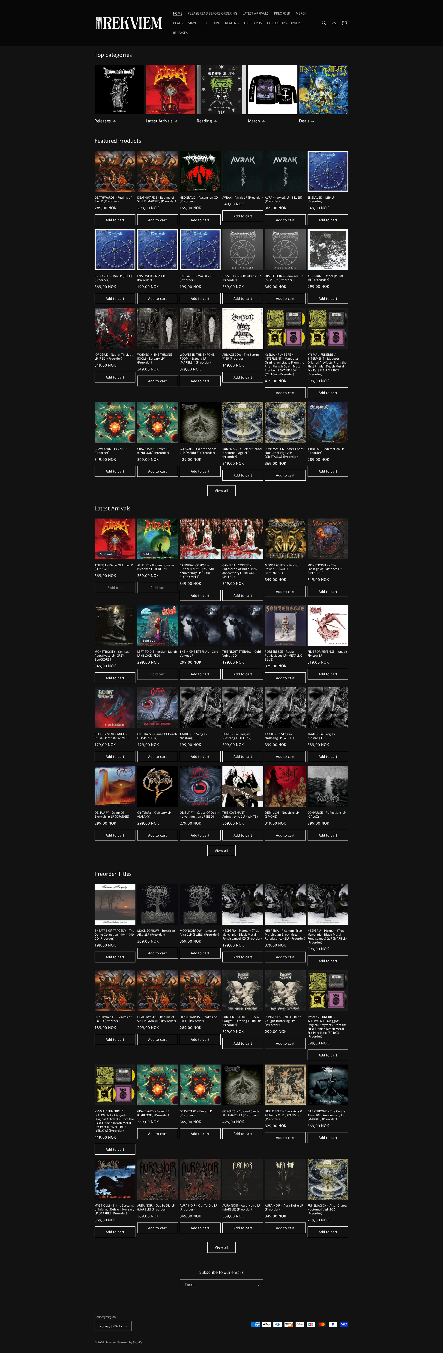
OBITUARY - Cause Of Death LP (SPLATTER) (157, 736)
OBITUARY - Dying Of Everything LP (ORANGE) (112, 815)
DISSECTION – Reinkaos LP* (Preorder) (242, 278)
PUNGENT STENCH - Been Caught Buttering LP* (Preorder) (283, 1021)
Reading (204, 120)
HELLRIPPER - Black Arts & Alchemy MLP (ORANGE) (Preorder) (283, 1115)
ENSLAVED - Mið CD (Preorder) (151, 278)
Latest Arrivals (159, 120)
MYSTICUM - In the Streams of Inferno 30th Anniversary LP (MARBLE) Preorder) (114, 1209)
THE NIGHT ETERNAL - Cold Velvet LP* (199, 654)
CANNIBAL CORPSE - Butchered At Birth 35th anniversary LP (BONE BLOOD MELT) (197, 571)
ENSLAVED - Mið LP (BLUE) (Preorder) (113, 278)
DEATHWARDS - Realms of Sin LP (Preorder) (113, 199)
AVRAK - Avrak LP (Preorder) (242, 198)
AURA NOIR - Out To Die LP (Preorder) (198, 1207)
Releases (103, 120)
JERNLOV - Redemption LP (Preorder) (326, 451)
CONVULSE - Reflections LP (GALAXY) (327, 815)
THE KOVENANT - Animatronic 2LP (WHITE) (240, 815)
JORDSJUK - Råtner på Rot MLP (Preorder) (325, 278)
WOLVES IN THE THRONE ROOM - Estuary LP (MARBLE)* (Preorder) (197, 358)
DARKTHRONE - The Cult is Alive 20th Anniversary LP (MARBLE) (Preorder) (326, 1115)
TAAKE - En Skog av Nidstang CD (193, 736)
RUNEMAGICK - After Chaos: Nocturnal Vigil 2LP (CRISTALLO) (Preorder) (285, 453)
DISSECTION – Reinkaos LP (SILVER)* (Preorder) (283, 278)
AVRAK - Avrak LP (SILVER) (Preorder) (283, 199)
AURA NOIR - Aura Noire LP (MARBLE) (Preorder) (241, 1207)
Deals (304, 120)
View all (221, 490)
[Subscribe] (258, 1284)
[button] (324, 23)
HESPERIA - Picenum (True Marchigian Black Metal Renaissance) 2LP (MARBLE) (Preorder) (327, 936)
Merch (254, 120)
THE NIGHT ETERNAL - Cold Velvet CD (241, 654)
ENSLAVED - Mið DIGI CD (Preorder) (197, 278)
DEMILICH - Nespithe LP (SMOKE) (282, 815)
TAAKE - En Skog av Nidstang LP (321, 736)
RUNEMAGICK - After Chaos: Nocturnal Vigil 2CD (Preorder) (327, 1209)
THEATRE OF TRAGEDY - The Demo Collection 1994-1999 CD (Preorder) (114, 934)
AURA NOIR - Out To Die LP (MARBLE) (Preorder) (156, 1207)
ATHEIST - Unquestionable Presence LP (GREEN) (155, 567)
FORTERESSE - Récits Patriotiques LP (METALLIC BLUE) (283, 655)
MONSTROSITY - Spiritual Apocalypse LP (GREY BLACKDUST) (112, 655)
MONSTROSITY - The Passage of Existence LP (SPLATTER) (325, 569)
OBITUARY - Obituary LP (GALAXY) (154, 815)
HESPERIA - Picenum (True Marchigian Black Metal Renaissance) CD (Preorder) (242, 934)
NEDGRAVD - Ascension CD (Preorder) (199, 199)
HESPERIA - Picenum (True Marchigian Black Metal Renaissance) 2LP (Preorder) (285, 934)
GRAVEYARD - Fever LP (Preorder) (111, 451)
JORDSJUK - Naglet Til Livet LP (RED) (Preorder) (114, 357)
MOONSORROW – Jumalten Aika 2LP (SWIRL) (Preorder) (199, 933)
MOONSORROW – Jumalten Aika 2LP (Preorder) (156, 933)
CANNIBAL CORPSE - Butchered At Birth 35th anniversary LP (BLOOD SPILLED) (239, 571)
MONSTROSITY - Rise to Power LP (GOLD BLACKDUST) (281, 569)
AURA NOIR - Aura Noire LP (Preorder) (284, 1207)
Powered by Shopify (129, 1342)
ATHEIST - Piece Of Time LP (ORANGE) (114, 567)
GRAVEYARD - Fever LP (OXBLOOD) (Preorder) (153, 451)
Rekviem (111, 1342)
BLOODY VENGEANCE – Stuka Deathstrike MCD (112, 736)
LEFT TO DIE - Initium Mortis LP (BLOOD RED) (157, 654)
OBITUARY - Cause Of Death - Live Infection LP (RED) (199, 815)
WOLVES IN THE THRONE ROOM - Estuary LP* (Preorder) (154, 358)
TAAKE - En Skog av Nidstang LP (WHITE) (279, 736)
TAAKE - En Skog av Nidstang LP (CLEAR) (236, 736)
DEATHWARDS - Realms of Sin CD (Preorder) (113, 1019)
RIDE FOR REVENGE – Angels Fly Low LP (328, 654)
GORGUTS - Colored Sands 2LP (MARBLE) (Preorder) (198, 451)
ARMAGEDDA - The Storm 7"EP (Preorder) (240, 357)
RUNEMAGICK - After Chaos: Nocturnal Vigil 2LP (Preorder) (242, 453)
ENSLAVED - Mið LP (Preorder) (321, 199)
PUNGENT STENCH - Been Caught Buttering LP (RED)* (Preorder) (242, 1021)
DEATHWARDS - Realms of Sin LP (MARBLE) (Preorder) (156, 199)
